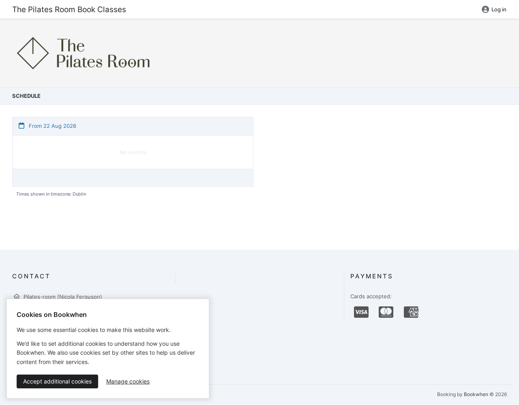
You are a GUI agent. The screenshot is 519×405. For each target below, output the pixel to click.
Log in (498, 9)
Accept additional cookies (57, 381)
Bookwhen (476, 394)
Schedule (26, 96)
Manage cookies (128, 381)
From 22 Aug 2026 (51, 126)
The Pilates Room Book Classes (69, 9)
